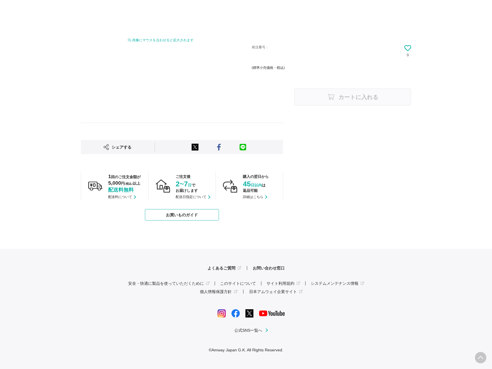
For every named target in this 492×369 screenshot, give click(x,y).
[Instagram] (222, 313)
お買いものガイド (182, 215)
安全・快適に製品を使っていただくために (166, 283)
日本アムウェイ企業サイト (273, 291)
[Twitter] (249, 313)
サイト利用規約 (280, 283)
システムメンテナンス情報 (334, 283)
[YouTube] (272, 313)
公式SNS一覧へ (248, 330)
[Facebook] (235, 313)
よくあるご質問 (221, 268)
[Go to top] (480, 357)
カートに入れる (358, 97)
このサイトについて (238, 283)
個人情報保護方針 (216, 291)
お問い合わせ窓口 (269, 268)
